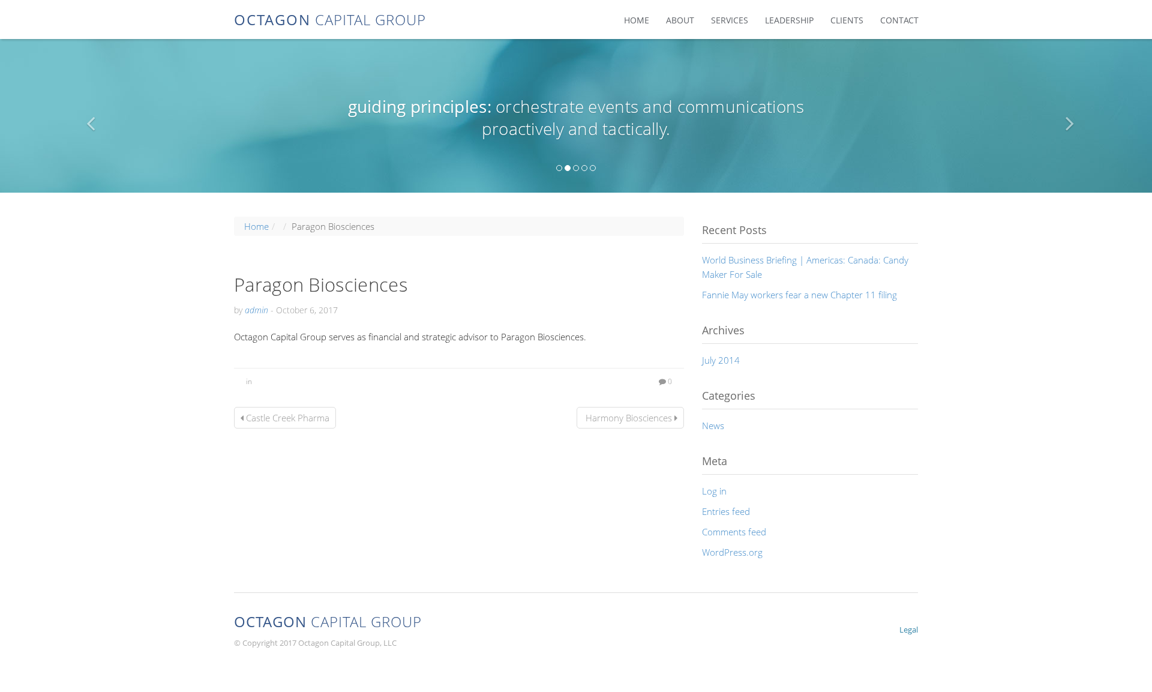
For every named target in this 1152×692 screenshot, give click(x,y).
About (680, 20)
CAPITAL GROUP (330, 19)
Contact (899, 20)
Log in (714, 491)
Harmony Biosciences (628, 418)
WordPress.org (732, 552)
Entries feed (726, 511)
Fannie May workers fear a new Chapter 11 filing (799, 295)
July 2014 (721, 360)
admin (256, 310)
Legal (908, 629)
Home (636, 20)
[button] (86, 115)
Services (729, 20)
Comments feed (734, 532)
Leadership (789, 20)
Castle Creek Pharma (286, 418)
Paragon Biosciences (320, 284)
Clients (846, 20)
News (713, 426)
